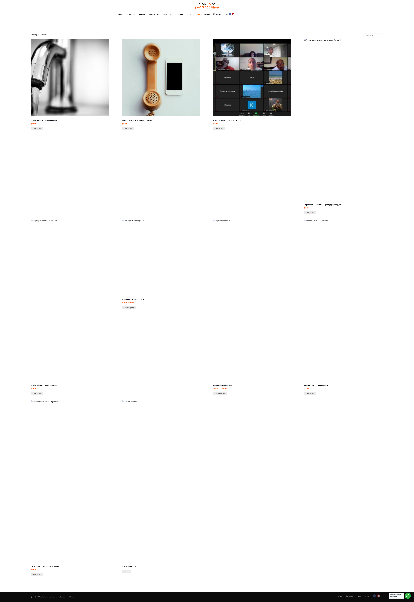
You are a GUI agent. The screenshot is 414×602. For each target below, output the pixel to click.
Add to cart (37, 129)
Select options (129, 308)
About (120, 14)
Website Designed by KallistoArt (65, 597)
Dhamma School (168, 14)
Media (180, 14)
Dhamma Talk (154, 14)
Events (142, 14)
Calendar (339, 596)
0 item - (222, 14)
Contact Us (349, 596)
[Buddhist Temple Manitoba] (207, 10)
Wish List (207, 14)
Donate (199, 14)
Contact (190, 14)
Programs (131, 14)
